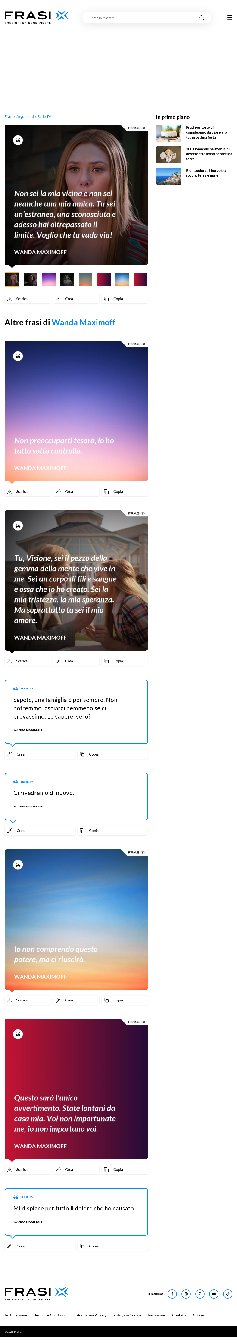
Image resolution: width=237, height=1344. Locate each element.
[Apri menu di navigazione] (229, 17)
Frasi (9, 116)
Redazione (156, 1315)
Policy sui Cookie (127, 1315)
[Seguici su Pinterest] (200, 1294)
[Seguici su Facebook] (172, 1294)
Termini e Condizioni (51, 1315)
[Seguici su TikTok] (227, 1294)
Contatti (179, 1315)
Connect (200, 1315)
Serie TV (44, 116)
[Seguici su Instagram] (186, 1294)
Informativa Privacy (90, 1315)
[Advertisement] (118, 59)
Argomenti (25, 116)
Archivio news (16, 1315)
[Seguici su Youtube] (213, 1294)
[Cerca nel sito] (202, 17)
